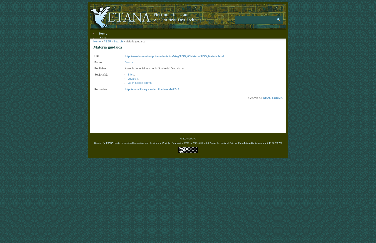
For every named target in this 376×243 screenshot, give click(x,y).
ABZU (103, 38)
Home (97, 41)
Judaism (133, 78)
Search (118, 41)
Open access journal (140, 82)
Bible (131, 74)
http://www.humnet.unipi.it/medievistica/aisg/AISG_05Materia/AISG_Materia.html (174, 56)
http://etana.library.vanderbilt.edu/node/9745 (152, 89)
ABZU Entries (273, 98)
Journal (129, 62)
